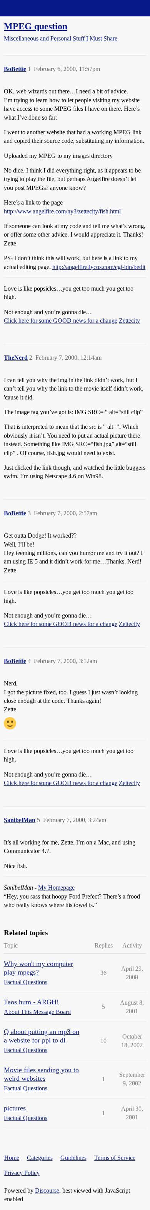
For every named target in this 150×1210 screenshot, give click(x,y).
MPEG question (35, 26)
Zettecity (129, 320)
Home (11, 1157)
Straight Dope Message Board (40, 8)
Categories (40, 1157)
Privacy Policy (22, 1172)
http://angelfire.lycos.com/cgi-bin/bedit (98, 267)
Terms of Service (114, 1157)
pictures (15, 1108)
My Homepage (56, 887)
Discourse (47, 1190)
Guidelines (73, 1157)
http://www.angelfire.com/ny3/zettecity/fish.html (62, 211)
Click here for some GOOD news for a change (60, 320)
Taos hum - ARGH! (31, 1002)
